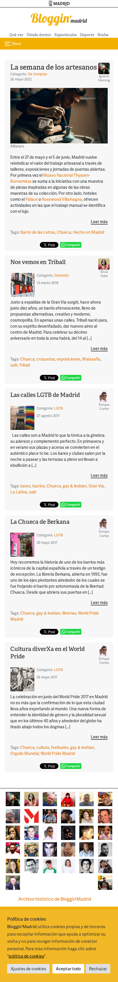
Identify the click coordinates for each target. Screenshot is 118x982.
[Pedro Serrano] (31, 865)
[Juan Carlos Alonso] (50, 848)
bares (25, 486)
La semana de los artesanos (53, 67)
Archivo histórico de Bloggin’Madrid (54, 899)
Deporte (87, 34)
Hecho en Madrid (88, 232)
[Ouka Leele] (13, 865)
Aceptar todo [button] (68, 968)
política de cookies (26, 956)
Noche (103, 34)
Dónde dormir (39, 34)
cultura (42, 747)
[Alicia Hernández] (86, 815)
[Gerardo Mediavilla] (50, 815)
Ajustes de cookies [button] (28, 968)
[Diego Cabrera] (105, 832)
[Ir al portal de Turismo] (59, 3)
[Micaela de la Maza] (105, 865)
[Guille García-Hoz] (105, 848)
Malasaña (91, 359)
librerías (69, 613)
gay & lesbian (75, 486)
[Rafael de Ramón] (31, 848)
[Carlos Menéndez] (50, 798)
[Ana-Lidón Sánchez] (68, 798)
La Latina (18, 492)
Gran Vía (96, 486)
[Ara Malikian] (68, 832)
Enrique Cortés (104, 406)
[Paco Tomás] (68, 848)
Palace (31, 199)
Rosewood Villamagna (62, 199)
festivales (59, 747)
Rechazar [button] (98, 968)
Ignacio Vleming (104, 78)
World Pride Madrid (58, 753)
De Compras (37, 74)
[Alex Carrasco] (86, 832)
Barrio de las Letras (37, 232)
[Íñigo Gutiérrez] (86, 865)
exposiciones (68, 359)
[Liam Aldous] (31, 832)
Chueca (64, 232)
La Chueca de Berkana (40, 522)
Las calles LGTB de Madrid (45, 395)
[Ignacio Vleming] (13, 798)
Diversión (61, 275)
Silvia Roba (104, 273)
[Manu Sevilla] (86, 798)
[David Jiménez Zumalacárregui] (105, 882)
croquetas (45, 359)
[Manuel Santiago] (13, 815)
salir (13, 365)
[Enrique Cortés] (50, 832)
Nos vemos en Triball (38, 262)
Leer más (99, 221)
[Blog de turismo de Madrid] (59, 18)
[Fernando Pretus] (68, 815)
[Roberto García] (13, 882)
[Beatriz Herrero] (68, 865)
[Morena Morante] (13, 832)
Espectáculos (65, 34)
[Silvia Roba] (31, 798)
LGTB (58, 408)
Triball (24, 365)
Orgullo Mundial (24, 753)
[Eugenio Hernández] (105, 798)
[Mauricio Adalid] (86, 848)
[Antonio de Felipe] (13, 848)
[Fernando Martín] (105, 815)
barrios (38, 486)
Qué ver (16, 34)
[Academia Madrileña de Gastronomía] (31, 815)
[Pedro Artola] (50, 865)
